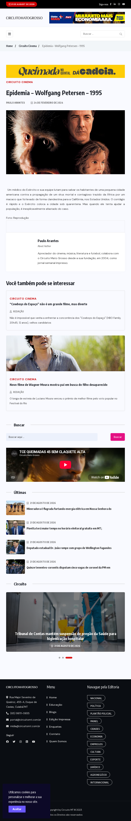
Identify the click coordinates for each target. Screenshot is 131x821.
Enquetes (55, 726)
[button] (59, 658)
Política (95, 705)
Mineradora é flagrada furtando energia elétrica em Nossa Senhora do (69, 509)
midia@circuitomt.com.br (25, 726)
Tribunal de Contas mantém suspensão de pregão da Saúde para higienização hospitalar (65, 636)
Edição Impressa (59, 719)
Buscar (118, 437)
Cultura (95, 751)
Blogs (52, 712)
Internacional (99, 782)
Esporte (95, 759)
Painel (94, 721)
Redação (18, 311)
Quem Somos (58, 741)
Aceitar (17, 809)
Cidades (95, 728)
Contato (54, 734)
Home (9, 46)
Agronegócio (98, 774)
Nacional (96, 698)
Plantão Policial (101, 713)
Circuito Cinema (28, 46)
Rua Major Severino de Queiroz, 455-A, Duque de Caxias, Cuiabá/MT (21, 702)
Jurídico (95, 767)
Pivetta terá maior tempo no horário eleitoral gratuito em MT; (64, 528)
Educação (55, 705)
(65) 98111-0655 (20, 713)
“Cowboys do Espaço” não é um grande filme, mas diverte (48, 304)
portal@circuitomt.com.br (25, 719)
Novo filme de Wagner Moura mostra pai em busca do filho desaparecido (58, 385)
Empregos (96, 744)
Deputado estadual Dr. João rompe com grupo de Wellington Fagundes (69, 548)
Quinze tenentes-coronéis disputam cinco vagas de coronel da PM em (68, 567)
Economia (96, 736)
